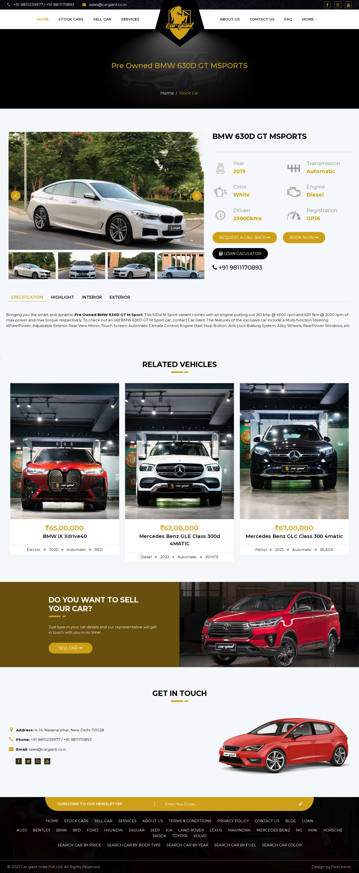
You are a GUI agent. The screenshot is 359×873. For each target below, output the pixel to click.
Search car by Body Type (134, 845)
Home (43, 19)
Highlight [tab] (62, 297)
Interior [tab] (92, 297)
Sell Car (102, 19)
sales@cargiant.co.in (107, 4)
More (308, 19)
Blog (290, 821)
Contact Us (262, 19)
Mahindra (239, 830)
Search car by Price (79, 845)
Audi (22, 830)
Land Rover (191, 830)
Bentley (41, 830)
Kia (169, 830)
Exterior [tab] (120, 297)
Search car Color (282, 845)
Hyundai (113, 830)
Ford (92, 830)
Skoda (159, 835)
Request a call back (242, 237)
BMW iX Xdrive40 (65, 536)
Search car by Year (187, 845)
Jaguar (137, 830)
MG (299, 830)
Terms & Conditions (190, 821)
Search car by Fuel (235, 845)
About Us (230, 19)
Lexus (216, 830)
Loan (307, 821)
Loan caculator (242, 253)
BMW (61, 830)
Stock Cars (71, 19)
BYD (77, 830)
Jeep (155, 830)
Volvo (200, 835)
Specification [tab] (27, 297)
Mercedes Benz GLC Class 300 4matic (294, 536)
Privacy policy (233, 821)
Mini (312, 830)
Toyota (180, 835)
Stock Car (189, 93)
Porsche (332, 830)
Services (130, 19)
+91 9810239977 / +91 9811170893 (43, 4)
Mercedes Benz (273, 830)
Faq (288, 19)
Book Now (302, 237)
